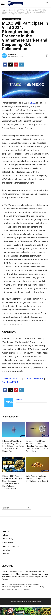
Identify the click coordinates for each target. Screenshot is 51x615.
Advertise (6, 550)
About (5, 535)
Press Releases (15, 19)
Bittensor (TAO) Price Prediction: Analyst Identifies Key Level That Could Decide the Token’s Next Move (37, 446)
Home (4, 10)
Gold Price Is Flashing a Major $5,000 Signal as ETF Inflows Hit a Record (37, 478)
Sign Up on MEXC (10, 382)
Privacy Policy (8, 539)
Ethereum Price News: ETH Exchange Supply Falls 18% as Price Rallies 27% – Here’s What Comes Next (13, 446)
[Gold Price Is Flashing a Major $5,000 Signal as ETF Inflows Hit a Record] (37, 459)
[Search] (47, 3)
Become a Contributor (11, 546)
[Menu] (3, 3)
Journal (12, 10)
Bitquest (6, 554)
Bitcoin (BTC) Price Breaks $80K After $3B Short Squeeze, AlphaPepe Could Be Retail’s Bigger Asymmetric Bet (12, 482)
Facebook (38, 378)
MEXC (32, 103)
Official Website (9, 378)
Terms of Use (8, 542)
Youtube (27, 378)
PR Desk (12, 54)
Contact (6, 531)
